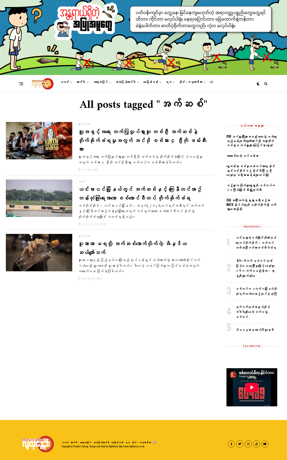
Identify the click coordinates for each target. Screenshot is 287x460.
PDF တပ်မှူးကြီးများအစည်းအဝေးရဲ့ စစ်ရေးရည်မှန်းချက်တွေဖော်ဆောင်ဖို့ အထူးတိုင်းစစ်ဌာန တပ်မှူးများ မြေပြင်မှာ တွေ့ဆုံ (251, 141)
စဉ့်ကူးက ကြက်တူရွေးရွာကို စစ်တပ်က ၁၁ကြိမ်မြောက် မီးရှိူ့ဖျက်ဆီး (250, 187)
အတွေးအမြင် (100, 82)
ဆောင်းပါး (81, 82)
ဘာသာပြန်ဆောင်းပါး (125, 82)
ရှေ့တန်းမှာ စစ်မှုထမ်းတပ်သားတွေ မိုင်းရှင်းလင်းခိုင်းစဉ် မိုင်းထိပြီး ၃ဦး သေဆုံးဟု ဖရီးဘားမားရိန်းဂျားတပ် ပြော (250, 170)
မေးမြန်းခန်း (150, 82)
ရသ (168, 82)
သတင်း (64, 82)
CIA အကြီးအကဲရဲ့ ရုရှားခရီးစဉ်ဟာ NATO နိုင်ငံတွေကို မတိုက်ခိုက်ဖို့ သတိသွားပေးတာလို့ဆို (251, 204)
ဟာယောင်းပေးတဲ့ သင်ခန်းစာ (242, 155)
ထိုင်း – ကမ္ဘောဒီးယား (190, 82)
